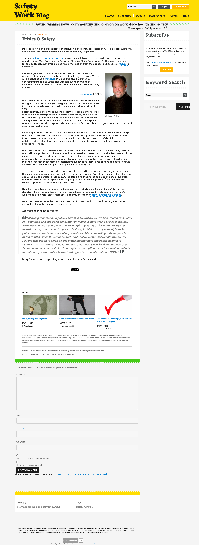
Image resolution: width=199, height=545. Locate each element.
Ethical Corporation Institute (47, 58)
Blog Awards (157, 15)
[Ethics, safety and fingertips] (40, 305)
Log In (164, 6)
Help (186, 15)
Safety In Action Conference (105, 194)
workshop (50, 79)
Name (20, 415)
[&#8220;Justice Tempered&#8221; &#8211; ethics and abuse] (77, 305)
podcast (37, 350)
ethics (25, 350)
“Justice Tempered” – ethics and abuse (76, 318)
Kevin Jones (42, 34)
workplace (99, 350)
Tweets (140, 15)
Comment (22, 374)
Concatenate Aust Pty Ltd (85, 544)
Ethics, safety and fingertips (34, 318)
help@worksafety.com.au (162, 62)
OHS (30, 350)
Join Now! (166, 69)
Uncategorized (87, 350)
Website (20, 442)
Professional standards (52, 350)
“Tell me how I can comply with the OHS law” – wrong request (114, 320)
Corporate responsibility (33, 354)
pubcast (93, 58)
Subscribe (180, 6)
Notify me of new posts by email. (29, 465)
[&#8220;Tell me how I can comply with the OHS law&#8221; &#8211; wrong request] (114, 305)
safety (66, 350)
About (174, 15)
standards (74, 350)
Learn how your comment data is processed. (82, 474)
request (123, 63)
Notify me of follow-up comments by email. (33, 458)
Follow (109, 15)
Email (20, 428)
